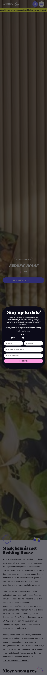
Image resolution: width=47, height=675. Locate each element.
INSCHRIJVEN (23, 361)
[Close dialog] (40, 311)
